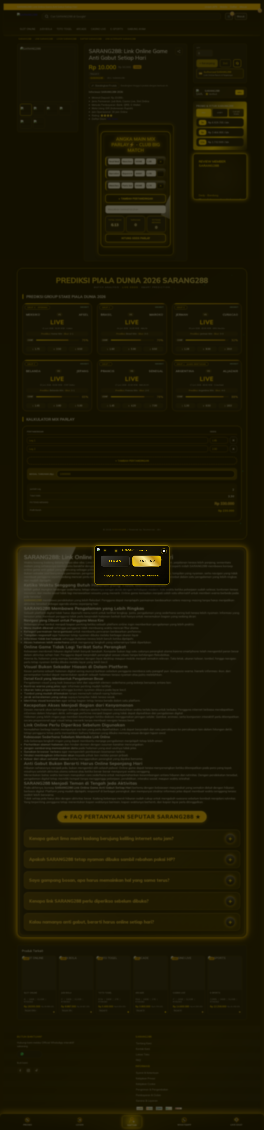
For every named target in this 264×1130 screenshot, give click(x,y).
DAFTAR (146, 561)
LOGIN (115, 561)
